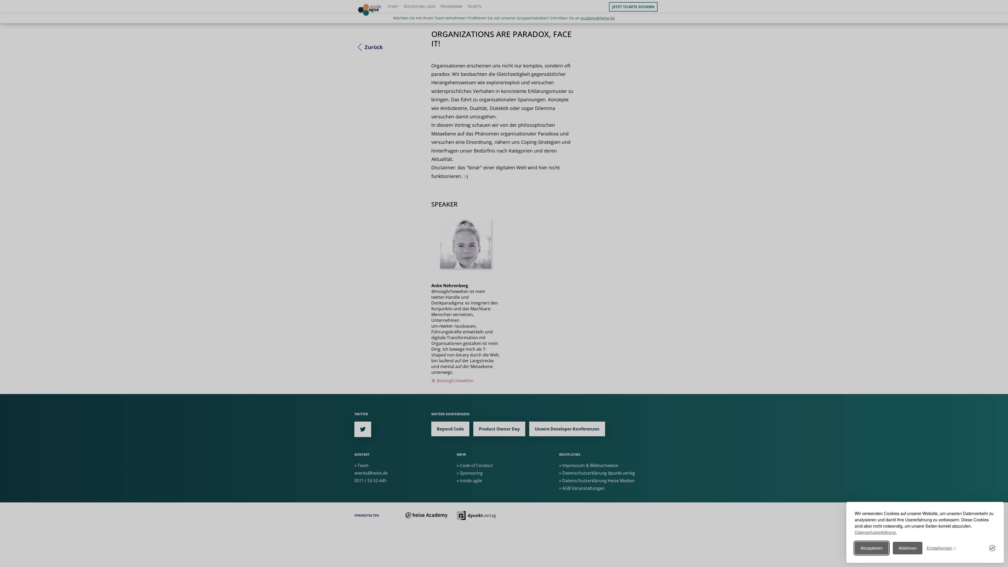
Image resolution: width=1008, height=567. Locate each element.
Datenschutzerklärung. (876, 532)
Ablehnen (908, 548)
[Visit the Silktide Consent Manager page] (992, 548)
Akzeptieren (871, 548)
